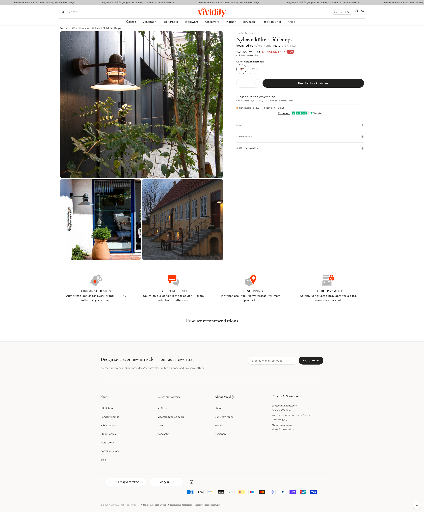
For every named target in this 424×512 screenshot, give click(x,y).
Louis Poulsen (245, 33)
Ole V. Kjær (288, 45)
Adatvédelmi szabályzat (153, 505)
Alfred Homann (80, 28)
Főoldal (64, 28)
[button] (83, 12)
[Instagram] (191, 482)
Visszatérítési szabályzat (207, 505)
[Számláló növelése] (256, 83)
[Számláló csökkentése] (240, 83)
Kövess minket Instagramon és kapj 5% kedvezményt (201, 2)
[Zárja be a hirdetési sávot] (420, 2)
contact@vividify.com (284, 405)
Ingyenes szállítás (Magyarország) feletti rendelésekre (108, 2)
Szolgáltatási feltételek (180, 505)
